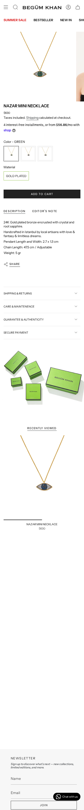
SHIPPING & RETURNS (18, 293)
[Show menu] (5, 7)
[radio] (11, 153)
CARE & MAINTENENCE (19, 306)
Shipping (32, 118)
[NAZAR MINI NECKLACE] (42, 477)
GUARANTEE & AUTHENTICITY (24, 319)
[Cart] (77, 7)
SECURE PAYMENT (16, 332)
